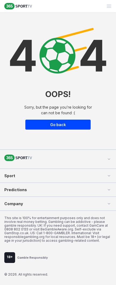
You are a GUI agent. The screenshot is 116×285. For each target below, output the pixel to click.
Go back (58, 124)
